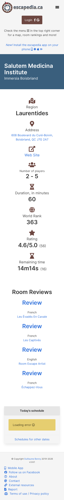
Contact (13, 481)
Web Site (32, 155)
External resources (20, 485)
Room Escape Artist (32, 363)
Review (32, 302)
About (12, 476)
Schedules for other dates (32, 439)
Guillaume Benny (32, 458)
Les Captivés (32, 340)
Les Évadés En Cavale (32, 316)
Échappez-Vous (32, 387)
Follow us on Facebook (23, 472)
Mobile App (14, 468)
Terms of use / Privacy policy (28, 493)
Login (29, 20)
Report (11, 489)
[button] (57, 7)
